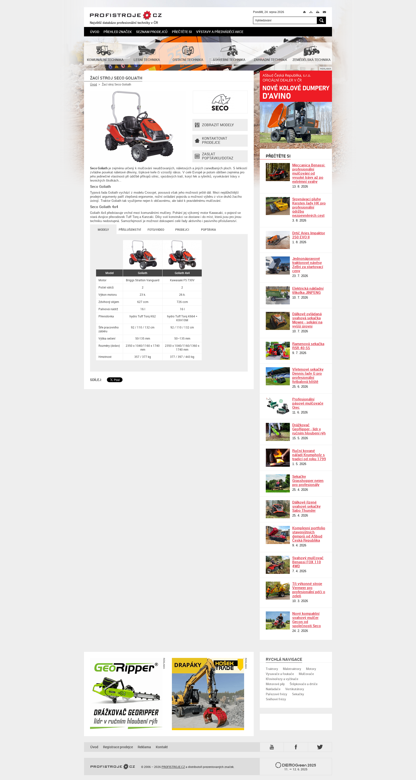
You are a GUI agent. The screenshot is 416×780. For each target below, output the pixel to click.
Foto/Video (156, 229)
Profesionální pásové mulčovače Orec (307, 403)
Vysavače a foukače (280, 674)
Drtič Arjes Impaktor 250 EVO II (308, 234)
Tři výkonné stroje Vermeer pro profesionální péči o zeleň (308, 589)
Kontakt (162, 747)
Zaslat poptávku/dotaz (217, 155)
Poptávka (208, 229)
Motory (311, 669)
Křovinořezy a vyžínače (282, 679)
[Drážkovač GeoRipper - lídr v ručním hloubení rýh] (278, 432)
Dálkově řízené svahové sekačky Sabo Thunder (306, 506)
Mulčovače (306, 674)
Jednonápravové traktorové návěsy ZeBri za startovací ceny (307, 264)
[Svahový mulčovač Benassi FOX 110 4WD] (278, 565)
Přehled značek (118, 31)
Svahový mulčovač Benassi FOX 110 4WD (308, 561)
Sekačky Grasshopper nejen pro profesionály (308, 480)
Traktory (272, 669)
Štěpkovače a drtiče (304, 684)
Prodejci (182, 229)
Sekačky (298, 694)
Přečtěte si (182, 31)
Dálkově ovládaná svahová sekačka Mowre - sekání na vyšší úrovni (307, 319)
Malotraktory (292, 669)
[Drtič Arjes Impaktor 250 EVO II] (278, 240)
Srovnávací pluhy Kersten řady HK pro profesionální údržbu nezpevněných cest (309, 207)
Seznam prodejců (152, 31)
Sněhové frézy (276, 699)
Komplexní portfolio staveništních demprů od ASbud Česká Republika (308, 534)
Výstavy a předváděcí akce (219, 31)
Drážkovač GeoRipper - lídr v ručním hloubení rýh (309, 428)
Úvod (94, 31)
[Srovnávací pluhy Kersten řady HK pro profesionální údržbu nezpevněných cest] (278, 206)
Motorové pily (275, 684)
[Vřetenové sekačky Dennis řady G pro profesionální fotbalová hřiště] (278, 376)
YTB (273, 746)
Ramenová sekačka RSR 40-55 (308, 345)
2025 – (300, 767)
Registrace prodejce (118, 747)
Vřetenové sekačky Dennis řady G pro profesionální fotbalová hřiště (308, 375)
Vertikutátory (294, 689)
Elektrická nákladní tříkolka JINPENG (308, 290)
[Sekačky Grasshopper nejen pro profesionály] (278, 483)
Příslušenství (130, 229)
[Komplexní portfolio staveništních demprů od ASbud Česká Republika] (278, 535)
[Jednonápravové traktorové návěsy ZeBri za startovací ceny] (278, 265)
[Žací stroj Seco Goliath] (138, 127)
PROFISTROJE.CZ (125, 15)
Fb (297, 747)
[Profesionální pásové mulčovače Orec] (278, 406)
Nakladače (273, 689)
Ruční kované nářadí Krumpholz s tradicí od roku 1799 (309, 454)
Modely (103, 229)
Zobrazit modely (218, 124)
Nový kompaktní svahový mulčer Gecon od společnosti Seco (306, 619)
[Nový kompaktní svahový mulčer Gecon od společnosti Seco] (278, 620)
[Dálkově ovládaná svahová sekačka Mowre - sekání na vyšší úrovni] (278, 321)
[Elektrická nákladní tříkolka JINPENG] (278, 295)
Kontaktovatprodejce (214, 140)
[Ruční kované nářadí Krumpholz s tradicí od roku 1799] (278, 458)
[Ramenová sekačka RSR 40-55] (278, 351)
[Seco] (220, 102)
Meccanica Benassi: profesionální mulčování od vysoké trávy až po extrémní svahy (308, 173)
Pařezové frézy (276, 694)
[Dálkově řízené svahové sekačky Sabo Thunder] (278, 509)
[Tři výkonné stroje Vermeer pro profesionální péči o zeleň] (278, 591)
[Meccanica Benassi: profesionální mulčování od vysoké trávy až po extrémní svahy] (278, 172)
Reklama (144, 747)
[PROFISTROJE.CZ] (113, 767)
